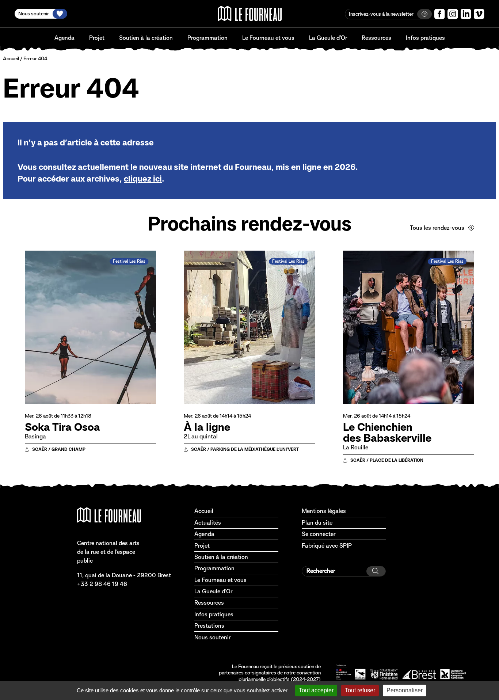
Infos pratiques (425, 37)
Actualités (207, 522)
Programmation (207, 37)
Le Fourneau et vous (268, 37)
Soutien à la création (146, 37)
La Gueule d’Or (328, 37)
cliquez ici (143, 179)
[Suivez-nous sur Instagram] (452, 14)
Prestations (209, 625)
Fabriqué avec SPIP (327, 545)
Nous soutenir (212, 637)
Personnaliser (404, 690)
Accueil (11, 58)
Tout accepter (316, 690)
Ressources (376, 37)
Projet (96, 37)
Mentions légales (324, 510)
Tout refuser (360, 690)
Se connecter (318, 533)
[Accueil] (250, 13)
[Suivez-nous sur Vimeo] (479, 14)
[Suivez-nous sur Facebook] (439, 14)
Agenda (64, 37)
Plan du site (317, 522)
